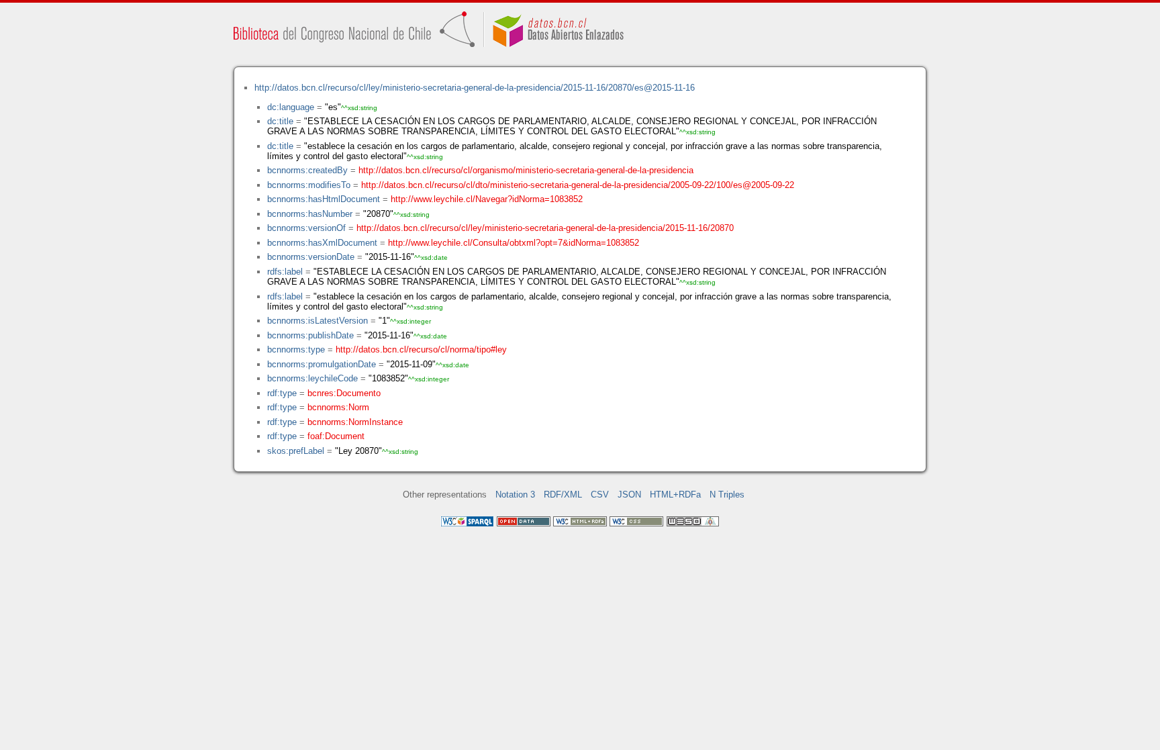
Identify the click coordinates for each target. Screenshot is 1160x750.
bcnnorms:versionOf (306, 228)
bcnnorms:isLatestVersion (317, 321)
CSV (600, 494)
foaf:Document (336, 436)
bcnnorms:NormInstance (355, 422)
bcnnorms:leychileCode (312, 378)
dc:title (280, 121)
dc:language (290, 107)
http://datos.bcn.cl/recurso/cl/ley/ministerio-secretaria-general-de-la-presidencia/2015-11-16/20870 (545, 228)
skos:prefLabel (295, 451)
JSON (629, 494)
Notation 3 (515, 494)
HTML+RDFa (675, 494)
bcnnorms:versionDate (310, 257)
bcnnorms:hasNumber (309, 214)
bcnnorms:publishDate (310, 335)
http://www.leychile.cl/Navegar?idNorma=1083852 (487, 199)
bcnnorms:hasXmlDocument (322, 243)
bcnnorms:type (296, 349)
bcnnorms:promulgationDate (321, 364)
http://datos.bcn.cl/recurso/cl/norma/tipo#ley (421, 349)
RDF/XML (563, 494)
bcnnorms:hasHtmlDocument (323, 199)
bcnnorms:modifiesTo (308, 185)
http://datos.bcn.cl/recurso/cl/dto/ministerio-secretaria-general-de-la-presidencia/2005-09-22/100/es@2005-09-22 (577, 185)
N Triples (727, 494)
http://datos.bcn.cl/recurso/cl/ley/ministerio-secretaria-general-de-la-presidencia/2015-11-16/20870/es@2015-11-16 (474, 88)
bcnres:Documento (344, 393)
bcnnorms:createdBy (307, 170)
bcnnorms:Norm (338, 407)
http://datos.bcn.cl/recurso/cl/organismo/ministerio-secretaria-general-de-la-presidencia (525, 170)
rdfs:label (285, 272)
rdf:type (282, 393)
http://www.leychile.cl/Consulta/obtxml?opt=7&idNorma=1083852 (513, 243)
